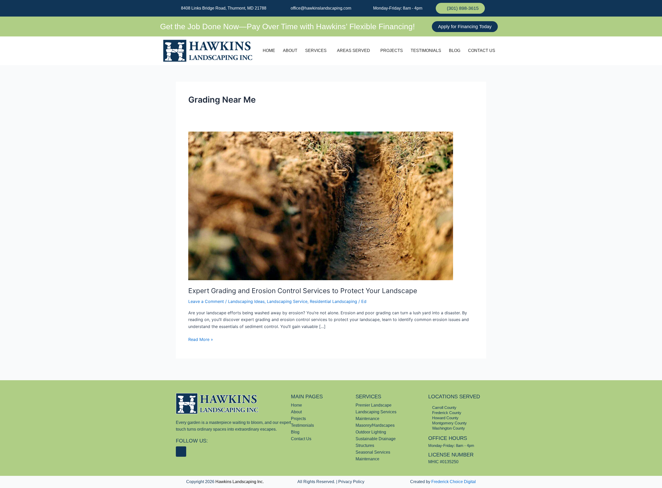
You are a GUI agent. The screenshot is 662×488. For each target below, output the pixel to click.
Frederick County (446, 412)
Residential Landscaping (333, 301)
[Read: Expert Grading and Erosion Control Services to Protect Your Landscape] (320, 205)
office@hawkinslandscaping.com (320, 8)
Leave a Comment (206, 301)
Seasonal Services (373, 452)
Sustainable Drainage (376, 439)
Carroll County (443, 407)
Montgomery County (449, 423)
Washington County (448, 428)
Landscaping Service (287, 301)
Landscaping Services (376, 412)
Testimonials (426, 50)
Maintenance (367, 418)
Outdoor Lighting (371, 432)
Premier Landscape (374, 405)
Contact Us (481, 50)
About (290, 50)
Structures (365, 445)
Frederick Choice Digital (453, 481)
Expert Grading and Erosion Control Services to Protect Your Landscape (302, 291)
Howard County (444, 418)
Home (269, 50)
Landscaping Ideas (246, 301)
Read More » (200, 339)
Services (316, 50)
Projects (391, 50)
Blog (454, 50)
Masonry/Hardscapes (375, 425)
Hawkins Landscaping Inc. (239, 481)
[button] (317, 51)
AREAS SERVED (353, 50)
